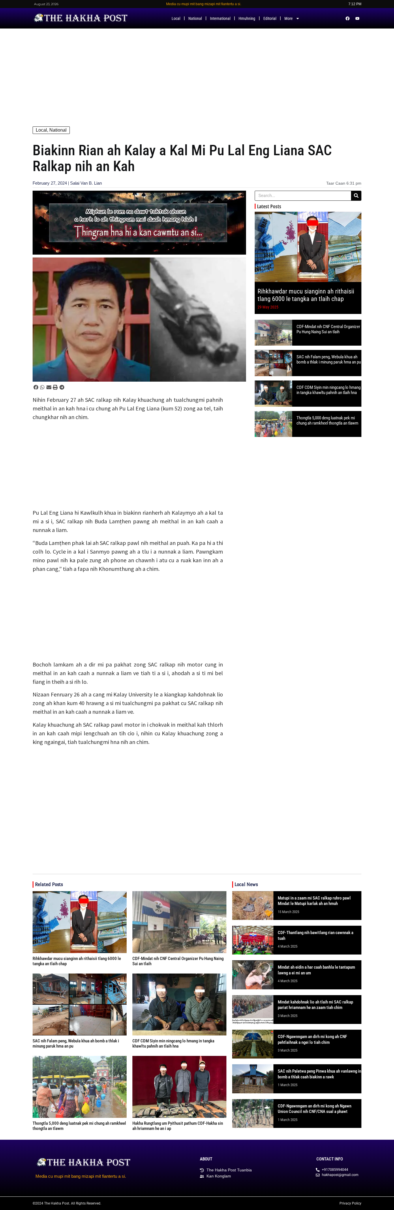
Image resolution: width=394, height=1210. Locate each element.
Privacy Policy (350, 1203)
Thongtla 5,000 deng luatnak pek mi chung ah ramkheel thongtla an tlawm (327, 420)
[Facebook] (348, 18)
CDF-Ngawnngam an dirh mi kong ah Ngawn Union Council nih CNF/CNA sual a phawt (314, 1108)
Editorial (269, 18)
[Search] (356, 195)
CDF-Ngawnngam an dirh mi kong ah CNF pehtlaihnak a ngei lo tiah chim (312, 1039)
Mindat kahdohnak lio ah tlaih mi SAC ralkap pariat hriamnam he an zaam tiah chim (315, 1004)
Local (176, 18)
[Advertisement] (197, 71)
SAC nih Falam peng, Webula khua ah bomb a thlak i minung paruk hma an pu (329, 359)
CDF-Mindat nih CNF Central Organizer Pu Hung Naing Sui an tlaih (328, 329)
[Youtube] (357, 18)
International (220, 18)
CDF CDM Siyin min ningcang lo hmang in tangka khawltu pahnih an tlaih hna (329, 390)
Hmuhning (247, 18)
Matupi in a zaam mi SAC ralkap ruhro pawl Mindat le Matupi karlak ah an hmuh (314, 900)
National (195, 18)
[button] (36, 387)
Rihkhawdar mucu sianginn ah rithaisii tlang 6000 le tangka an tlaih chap (306, 295)
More (288, 18)
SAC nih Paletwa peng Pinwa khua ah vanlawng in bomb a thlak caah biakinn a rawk (319, 1074)
